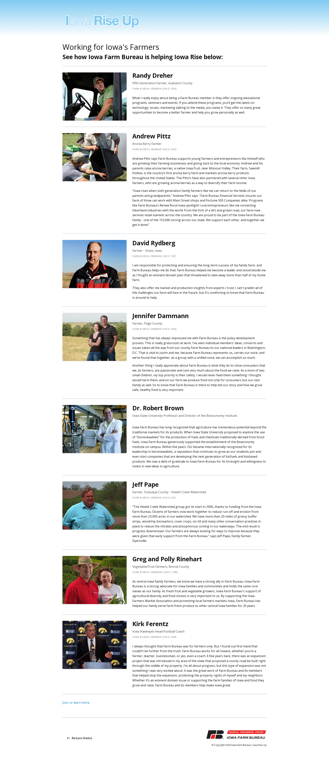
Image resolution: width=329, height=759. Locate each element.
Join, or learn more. (76, 702)
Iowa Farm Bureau (241, 745)
